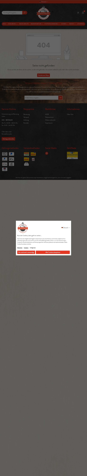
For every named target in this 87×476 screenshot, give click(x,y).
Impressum (26, 248)
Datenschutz (19, 248)
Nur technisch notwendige (26, 252)
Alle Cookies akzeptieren (52, 252)
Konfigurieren (33, 248)
